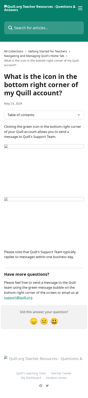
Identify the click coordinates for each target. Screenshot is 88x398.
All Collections (13, 51)
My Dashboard (31, 378)
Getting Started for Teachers (47, 51)
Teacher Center (61, 373)
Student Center (56, 378)
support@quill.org (18, 297)
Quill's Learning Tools (31, 373)
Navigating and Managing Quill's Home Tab (34, 56)
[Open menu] (80, 8)
